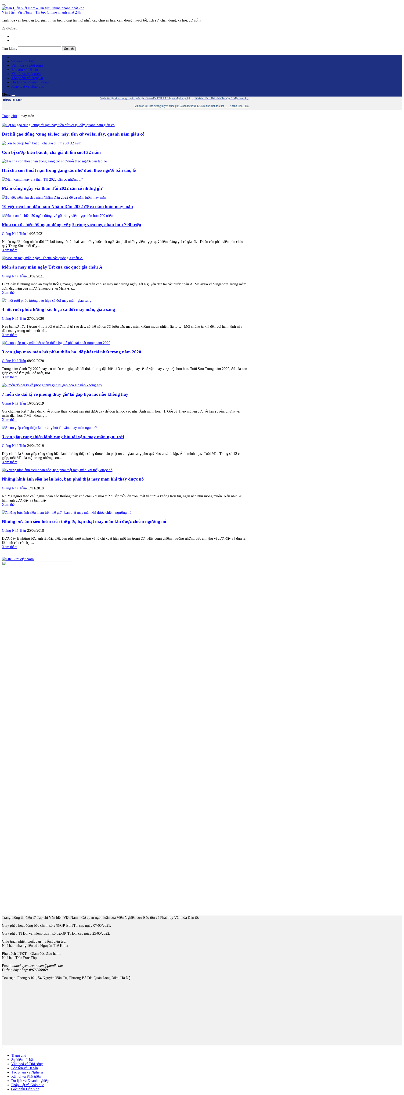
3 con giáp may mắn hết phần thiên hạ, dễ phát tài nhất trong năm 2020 (71, 351)
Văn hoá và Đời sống (27, 65)
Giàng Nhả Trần (14, 234)
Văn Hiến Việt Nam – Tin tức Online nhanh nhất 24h (41, 12)
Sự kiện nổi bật (22, 61)
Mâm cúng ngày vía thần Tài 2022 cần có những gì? (52, 188)
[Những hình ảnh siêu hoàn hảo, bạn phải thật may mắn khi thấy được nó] (57, 470)
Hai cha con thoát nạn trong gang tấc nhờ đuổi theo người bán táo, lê (69, 170)
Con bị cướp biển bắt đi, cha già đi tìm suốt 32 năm (51, 152)
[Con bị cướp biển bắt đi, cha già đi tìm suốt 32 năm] (41, 143)
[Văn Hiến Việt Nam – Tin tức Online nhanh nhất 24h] (43, 8)
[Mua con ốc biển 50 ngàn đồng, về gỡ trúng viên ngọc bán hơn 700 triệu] (57, 216)
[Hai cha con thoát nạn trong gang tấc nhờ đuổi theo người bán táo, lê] (54, 161)
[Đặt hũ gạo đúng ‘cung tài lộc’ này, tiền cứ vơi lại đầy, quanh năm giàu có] (58, 125)
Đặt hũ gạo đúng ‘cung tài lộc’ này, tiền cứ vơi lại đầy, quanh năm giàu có (73, 134)
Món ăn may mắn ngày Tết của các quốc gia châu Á (52, 267)
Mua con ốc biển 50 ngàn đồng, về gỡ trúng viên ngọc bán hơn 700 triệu (71, 224)
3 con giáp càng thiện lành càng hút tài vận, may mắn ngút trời (63, 436)
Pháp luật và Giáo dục (27, 86)
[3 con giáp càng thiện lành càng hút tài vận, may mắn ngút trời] (49, 428)
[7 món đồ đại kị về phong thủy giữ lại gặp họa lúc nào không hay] (52, 385)
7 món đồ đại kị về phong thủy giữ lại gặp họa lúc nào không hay (65, 394)
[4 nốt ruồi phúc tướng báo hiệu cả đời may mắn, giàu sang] (46, 300)
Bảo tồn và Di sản (24, 70)
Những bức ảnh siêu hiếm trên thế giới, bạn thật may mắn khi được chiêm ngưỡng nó (84, 521)
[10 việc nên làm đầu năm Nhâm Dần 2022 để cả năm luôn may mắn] (54, 197)
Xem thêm (9, 250)
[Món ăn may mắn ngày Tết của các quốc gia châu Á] (42, 258)
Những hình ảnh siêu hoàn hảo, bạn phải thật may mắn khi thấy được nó (73, 479)
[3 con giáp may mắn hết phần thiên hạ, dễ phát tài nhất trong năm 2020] (56, 343)
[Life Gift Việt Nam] (18, 559)
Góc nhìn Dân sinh (25, 1089)
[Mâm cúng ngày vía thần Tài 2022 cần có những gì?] (42, 179)
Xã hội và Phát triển (26, 74)
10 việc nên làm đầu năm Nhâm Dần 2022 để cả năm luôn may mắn (67, 206)
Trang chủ (9, 116)
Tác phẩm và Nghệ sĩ (27, 78)
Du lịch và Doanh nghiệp (30, 82)
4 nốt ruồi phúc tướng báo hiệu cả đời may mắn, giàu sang (58, 309)
